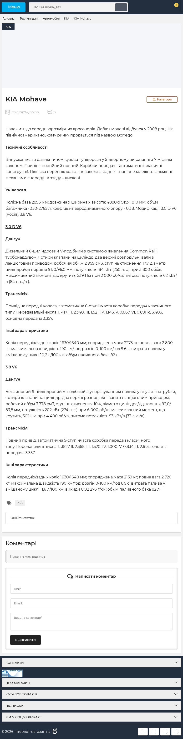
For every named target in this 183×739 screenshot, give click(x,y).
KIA (8, 27)
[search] (121, 7)
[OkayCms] (54, 731)
